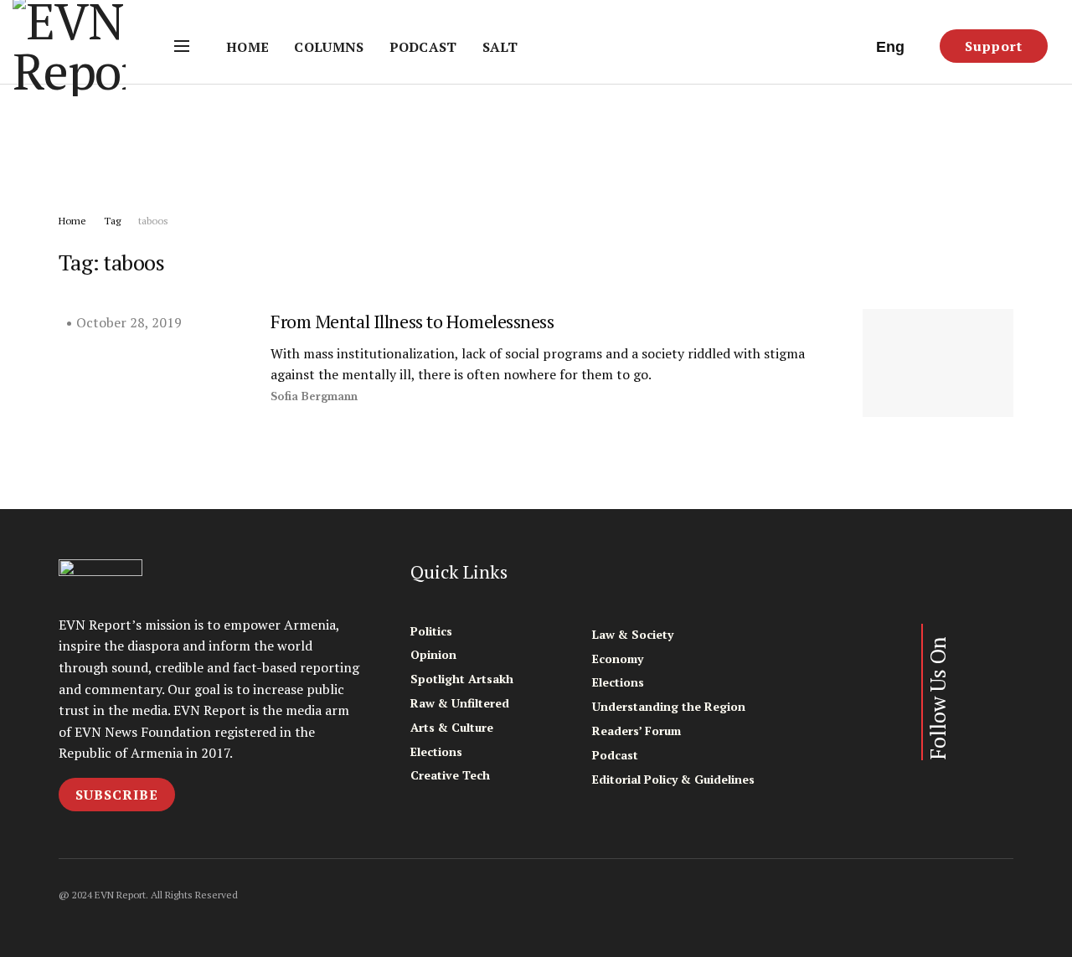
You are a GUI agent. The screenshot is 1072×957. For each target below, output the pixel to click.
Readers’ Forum (636, 730)
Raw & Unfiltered (459, 703)
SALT (500, 47)
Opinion (433, 654)
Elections (436, 751)
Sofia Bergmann (314, 396)
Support (994, 46)
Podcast (423, 47)
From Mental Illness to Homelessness (412, 321)
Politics (431, 631)
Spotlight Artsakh (461, 679)
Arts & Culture (451, 727)
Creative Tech (450, 775)
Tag (112, 220)
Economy (617, 658)
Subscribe (116, 794)
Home (247, 47)
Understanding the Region (668, 706)
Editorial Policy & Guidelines (673, 779)
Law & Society (632, 634)
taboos (153, 220)
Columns (328, 47)
